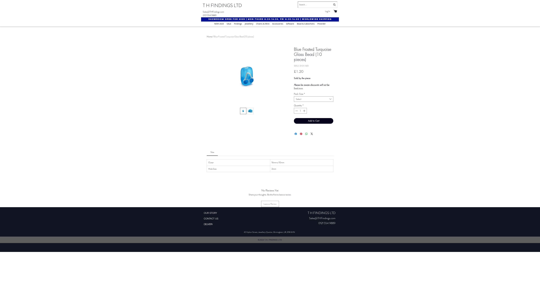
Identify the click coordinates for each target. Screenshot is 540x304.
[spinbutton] (300, 110)
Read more (298, 88)
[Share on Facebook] (295, 134)
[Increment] (304, 110)
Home (209, 36)
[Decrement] (296, 110)
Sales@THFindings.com (213, 11)
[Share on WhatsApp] (306, 134)
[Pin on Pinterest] (301, 134)
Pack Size (299, 93)
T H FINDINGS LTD (222, 5)
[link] (212, 152)
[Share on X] (311, 134)
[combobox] (317, 5)
